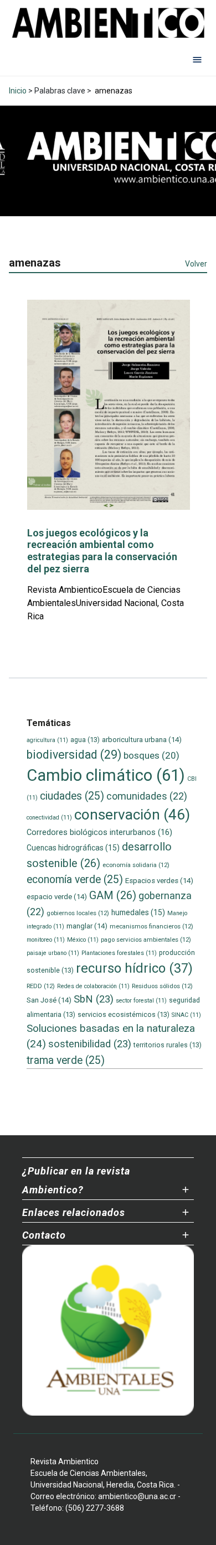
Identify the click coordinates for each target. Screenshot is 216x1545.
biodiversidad (74, 754)
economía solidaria (135, 865)
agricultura (47, 740)
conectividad (49, 817)
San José (49, 1000)
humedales (138, 912)
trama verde (66, 1060)
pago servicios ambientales (146, 939)
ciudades (72, 796)
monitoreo (46, 939)
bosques (151, 755)
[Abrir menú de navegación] (197, 59)
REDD (41, 986)
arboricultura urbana (142, 739)
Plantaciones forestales (119, 953)
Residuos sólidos (162, 986)
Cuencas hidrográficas (73, 847)
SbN (94, 999)
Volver (196, 263)
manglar (86, 926)
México (83, 939)
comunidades (146, 796)
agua (85, 739)
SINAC (186, 1015)
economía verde (75, 879)
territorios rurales (167, 1045)
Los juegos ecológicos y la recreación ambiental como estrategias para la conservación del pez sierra (102, 551)
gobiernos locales (78, 913)
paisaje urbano (53, 953)
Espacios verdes (159, 880)
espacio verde (57, 896)
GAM (112, 895)
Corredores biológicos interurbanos (99, 832)
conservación (132, 814)
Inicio (18, 90)
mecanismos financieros (151, 926)
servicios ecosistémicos (123, 1014)
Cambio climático (106, 775)
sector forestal (141, 1000)
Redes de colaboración (93, 986)
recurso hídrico (134, 968)
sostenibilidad (89, 1044)
